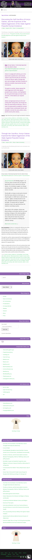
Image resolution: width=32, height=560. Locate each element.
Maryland (8, 122)
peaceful (11, 124)
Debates (5, 308)
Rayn (4, 28)
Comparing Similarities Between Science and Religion (15, 500)
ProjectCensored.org (8, 352)
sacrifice (27, 124)
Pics (12, 552)
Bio (9, 552)
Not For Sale (6, 387)
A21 (4, 394)
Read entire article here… (11, 224)
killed (14, 121)
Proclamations (6, 303)
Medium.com (6, 359)
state (13, 125)
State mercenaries (18, 125)
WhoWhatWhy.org (7, 373)
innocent (25, 119)
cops (2, 119)
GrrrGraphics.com (7, 408)
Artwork (5, 310)
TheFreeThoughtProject (8, 350)
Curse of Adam (6, 448)
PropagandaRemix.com (8, 410)
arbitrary (10, 118)
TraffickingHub (6, 392)
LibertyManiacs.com (7, 403)
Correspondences (20, 28)
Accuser (6, 118)
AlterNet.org (6, 371)
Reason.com (6, 361)
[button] (29, 557)
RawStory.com (6, 364)
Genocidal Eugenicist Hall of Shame (11, 493)
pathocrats (7, 124)
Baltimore (14, 118)
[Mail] (21, 557)
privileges (23, 124)
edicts (5, 119)
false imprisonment (15, 119)
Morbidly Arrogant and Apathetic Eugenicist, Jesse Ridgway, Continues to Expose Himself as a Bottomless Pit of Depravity (16, 463)
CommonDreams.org (8, 369)
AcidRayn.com (8, 556)
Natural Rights (27, 122)
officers (3, 124)
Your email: (4, 324)
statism (24, 125)
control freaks (25, 118)
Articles (4, 296)
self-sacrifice (3, 125)
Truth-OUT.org (6, 357)
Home (2, 552)
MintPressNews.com (7, 366)
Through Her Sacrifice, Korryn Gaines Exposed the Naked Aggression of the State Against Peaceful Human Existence (15, 35)
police (15, 124)
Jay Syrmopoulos (9, 180)
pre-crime (19, 124)
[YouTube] (25, 557)
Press (4, 315)
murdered (22, 122)
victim (27, 125)
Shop (17, 554)
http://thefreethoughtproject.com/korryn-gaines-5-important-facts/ (15, 175)
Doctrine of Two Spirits (8, 503)
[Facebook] (23, 557)
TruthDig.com (6, 354)
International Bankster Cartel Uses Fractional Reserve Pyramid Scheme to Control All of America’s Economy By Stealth (16, 507)
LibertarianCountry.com (8, 405)
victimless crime (4, 127)
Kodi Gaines (18, 121)
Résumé (9, 554)
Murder (17, 122)
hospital (21, 119)
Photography (3, 554)
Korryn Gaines (24, 121)
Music (4, 313)
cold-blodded (19, 118)
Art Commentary (7, 301)
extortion (8, 119)
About (6, 552)
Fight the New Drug (7, 389)
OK (28, 277)
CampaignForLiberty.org (8, 378)
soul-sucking (9, 125)
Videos (20, 552)
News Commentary (20, 142)
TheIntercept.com (7, 376)
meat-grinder (13, 122)
